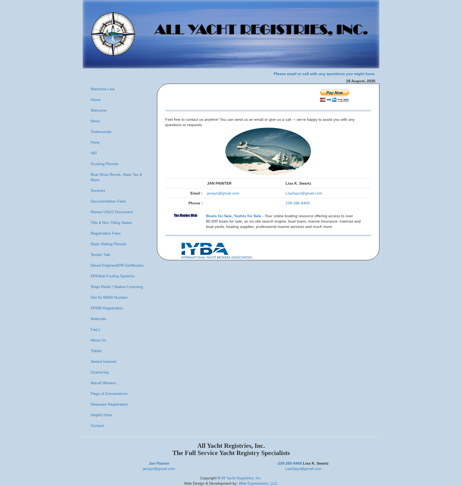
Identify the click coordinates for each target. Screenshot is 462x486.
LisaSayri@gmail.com (304, 193)
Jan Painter (159, 463)
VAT (94, 153)
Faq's (95, 329)
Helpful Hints (101, 415)
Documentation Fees (108, 201)
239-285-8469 (298, 203)
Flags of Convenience (109, 393)
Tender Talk (100, 254)
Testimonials (101, 132)
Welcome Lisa (102, 89)
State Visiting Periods (108, 244)
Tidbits (96, 351)
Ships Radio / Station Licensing (117, 287)
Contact (97, 425)
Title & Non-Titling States (111, 222)
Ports (95, 142)
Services (98, 190)
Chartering (100, 372)
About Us (98, 340)
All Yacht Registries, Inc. (241, 478)
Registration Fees (106, 233)
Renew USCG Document (112, 212)
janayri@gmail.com (223, 193)
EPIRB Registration (107, 308)
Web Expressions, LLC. (258, 483)
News (95, 121)
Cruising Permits (104, 164)
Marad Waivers (103, 383)
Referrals (98, 319)
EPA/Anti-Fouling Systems (112, 276)
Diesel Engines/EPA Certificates (117, 265)
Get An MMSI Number (109, 297)
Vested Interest (103, 361)
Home (96, 100)
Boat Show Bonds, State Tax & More (116, 177)
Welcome (98, 110)
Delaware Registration (109, 404)
